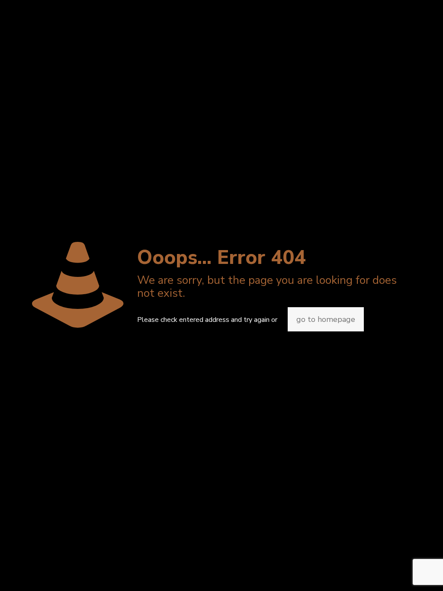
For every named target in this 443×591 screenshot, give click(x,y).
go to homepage (325, 319)
